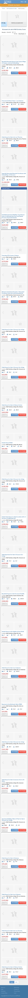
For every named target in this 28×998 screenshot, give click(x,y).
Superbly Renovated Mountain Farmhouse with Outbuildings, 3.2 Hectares (14, 174)
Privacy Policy (17, 991)
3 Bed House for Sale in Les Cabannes (11, 667)
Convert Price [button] (4, 72)
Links (15, 993)
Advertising (16, 987)
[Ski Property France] (7, 2)
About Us (3, 987)
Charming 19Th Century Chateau (10, 255)
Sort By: (15, 33)
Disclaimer (3, 991)
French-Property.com (11, 995)
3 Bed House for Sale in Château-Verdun (12, 405)
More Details (14, 72)
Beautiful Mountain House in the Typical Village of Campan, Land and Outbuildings (14, 62)
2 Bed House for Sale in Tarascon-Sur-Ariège (13, 329)
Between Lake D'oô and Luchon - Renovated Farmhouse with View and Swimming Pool (13, 292)
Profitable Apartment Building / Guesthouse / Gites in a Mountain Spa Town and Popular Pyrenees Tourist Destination (13, 216)
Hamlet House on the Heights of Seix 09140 (13, 631)
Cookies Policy (4, 993)
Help (2, 989)
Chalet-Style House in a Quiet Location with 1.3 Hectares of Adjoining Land (14, 517)
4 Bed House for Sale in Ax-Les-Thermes (12, 137)
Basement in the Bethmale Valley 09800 (12, 704)
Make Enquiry (22, 72)
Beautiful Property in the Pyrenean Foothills (13, 593)
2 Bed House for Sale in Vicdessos (10, 858)
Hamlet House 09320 (7, 442)
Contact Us (16, 989)
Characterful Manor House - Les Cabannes (12, 100)
